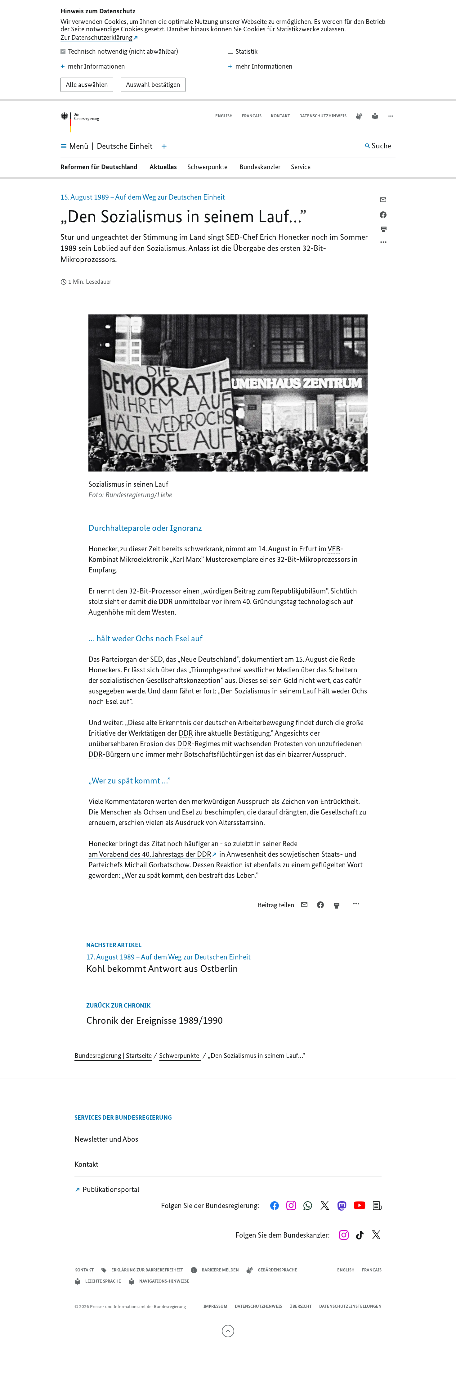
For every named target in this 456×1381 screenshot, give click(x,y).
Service (303, 167)
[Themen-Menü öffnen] (164, 146)
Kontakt (280, 116)
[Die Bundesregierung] (79, 122)
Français (252, 116)
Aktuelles (163, 167)
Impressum (215, 1306)
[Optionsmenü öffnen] (383, 243)
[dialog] (228, 50)
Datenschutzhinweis (322, 116)
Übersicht (300, 1306)
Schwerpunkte (208, 167)
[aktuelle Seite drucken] (383, 229)
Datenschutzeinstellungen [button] (350, 1306)
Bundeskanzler (259, 167)
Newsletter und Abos (107, 1139)
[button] (391, 116)
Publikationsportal (110, 1189)
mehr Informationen (96, 66)
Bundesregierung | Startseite (113, 1055)
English (224, 116)
